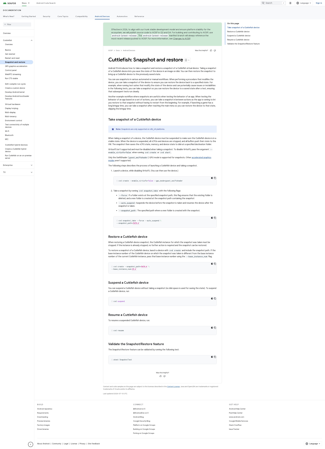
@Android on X (139, 409)
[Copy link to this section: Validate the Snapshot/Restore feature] (166, 344)
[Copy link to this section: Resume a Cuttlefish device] (150, 315)
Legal (66, 444)
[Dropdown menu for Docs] (30, 3)
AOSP (110, 50)
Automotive (122, 16)
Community (56, 444)
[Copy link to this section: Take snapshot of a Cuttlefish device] (163, 119)
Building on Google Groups (144, 429)
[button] (15, 40)
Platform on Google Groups (144, 425)
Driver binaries (43, 429)
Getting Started (28, 16)
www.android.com (236, 417)
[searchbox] (17, 24)
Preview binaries (43, 421)
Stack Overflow (235, 425)
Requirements (42, 413)
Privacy (82, 444)
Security (46, 16)
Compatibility (81, 16)
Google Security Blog (141, 421)
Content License (173, 386)
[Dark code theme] (212, 178)
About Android (43, 444)
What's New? (8, 16)
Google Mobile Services (238, 421)
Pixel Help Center (235, 413)
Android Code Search (46, 3)
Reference (139, 16)
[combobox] (273, 3)
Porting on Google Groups (143, 433)
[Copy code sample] (215, 178)
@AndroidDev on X (141, 413)
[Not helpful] (215, 50)
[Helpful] (211, 50)
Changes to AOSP (181, 38)
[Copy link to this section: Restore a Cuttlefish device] (149, 237)
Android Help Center (237, 409)
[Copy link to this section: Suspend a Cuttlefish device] (151, 282)
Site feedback (94, 444)
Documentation (12, 10)
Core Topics (63, 16)
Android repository (44, 409)
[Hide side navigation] (30, 444)
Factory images (43, 425)
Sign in (319, 3)
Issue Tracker (234, 429)
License (74, 444)
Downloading (42, 417)
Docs (24, 3)
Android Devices (102, 16)
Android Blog (138, 417)
